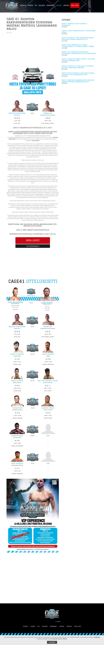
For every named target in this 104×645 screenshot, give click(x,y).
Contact (69, 626)
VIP (38, 626)
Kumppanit (53, 626)
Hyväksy (52, 642)
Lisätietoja (97, 637)
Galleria (45, 626)
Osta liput (77, 626)
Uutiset (61, 626)
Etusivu (25, 626)
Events (33, 626)
